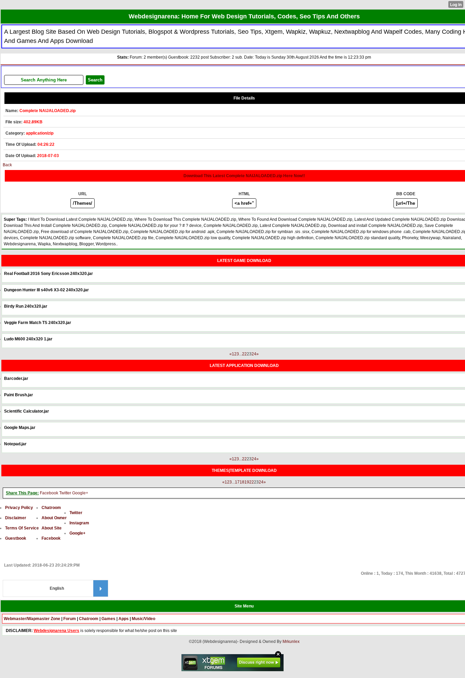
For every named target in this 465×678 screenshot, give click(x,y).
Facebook (49, 493)
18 (242, 482)
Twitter (65, 493)
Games (108, 618)
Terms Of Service (22, 528)
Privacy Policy (19, 507)
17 (237, 482)
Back (7, 165)
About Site (52, 528)
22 (244, 354)
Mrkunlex (291, 641)
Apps (123, 618)
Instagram (79, 523)
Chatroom (51, 507)
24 (254, 354)
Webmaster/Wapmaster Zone (32, 618)
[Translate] (100, 588)
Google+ (80, 493)
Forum (69, 618)
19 (246, 482)
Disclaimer (15, 517)
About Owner (54, 517)
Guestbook (15, 538)
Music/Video (143, 618)
